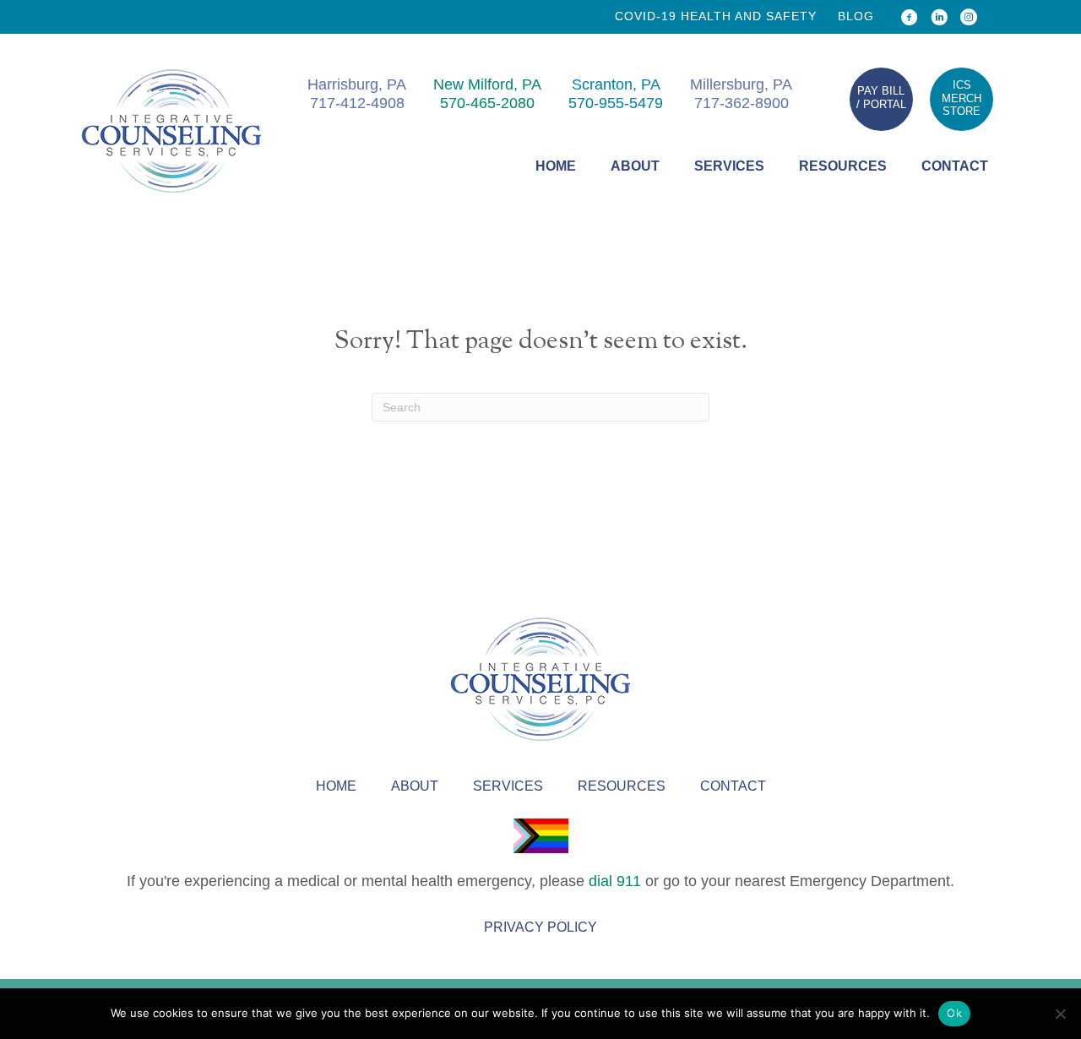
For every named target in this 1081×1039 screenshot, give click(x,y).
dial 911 (615, 881)
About (635, 166)
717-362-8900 (741, 103)
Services (729, 166)
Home (555, 166)
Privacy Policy (540, 927)
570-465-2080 (487, 103)
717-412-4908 (357, 103)
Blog (856, 16)
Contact (954, 166)
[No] (1059, 1013)
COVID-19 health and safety (716, 16)
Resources (843, 166)
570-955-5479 (615, 103)
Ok (954, 1013)
